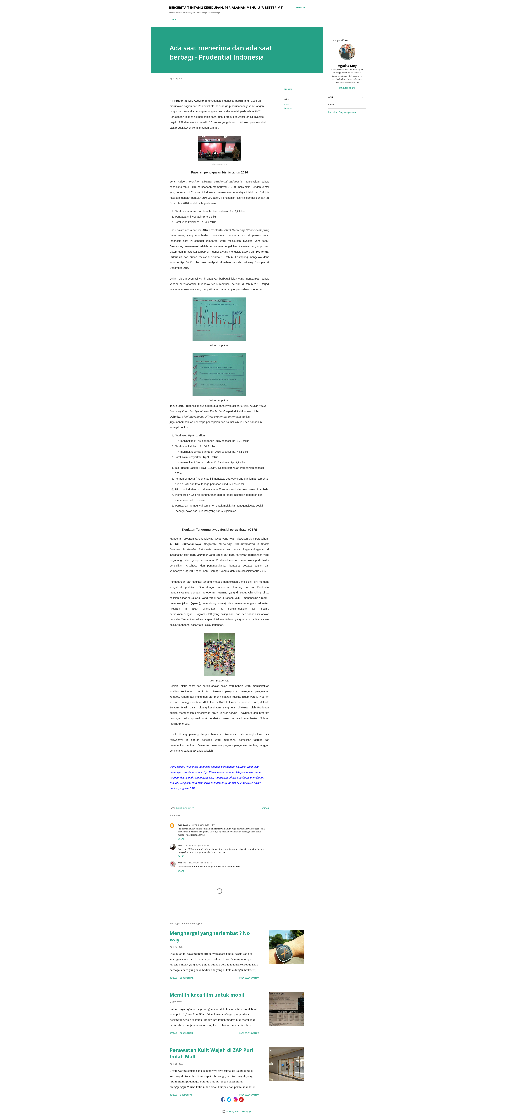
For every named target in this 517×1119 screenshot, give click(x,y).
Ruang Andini (184, 825)
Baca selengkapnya (249, 978)
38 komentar (186, 978)
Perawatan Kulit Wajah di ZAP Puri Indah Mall (211, 1053)
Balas (181, 838)
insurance (288, 108)
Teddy (181, 845)
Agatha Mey (347, 65)
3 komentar (186, 1095)
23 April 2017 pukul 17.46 (200, 862)
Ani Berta (182, 862)
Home (173, 19)
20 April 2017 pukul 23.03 (197, 845)
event (286, 104)
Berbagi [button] (288, 89)
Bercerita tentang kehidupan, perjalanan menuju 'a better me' (226, 7)
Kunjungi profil (347, 88)
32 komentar (186, 1033)
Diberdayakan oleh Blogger (239, 1111)
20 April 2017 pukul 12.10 (203, 825)
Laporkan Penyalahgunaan (342, 112)
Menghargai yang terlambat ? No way (210, 936)
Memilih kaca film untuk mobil (207, 994)
